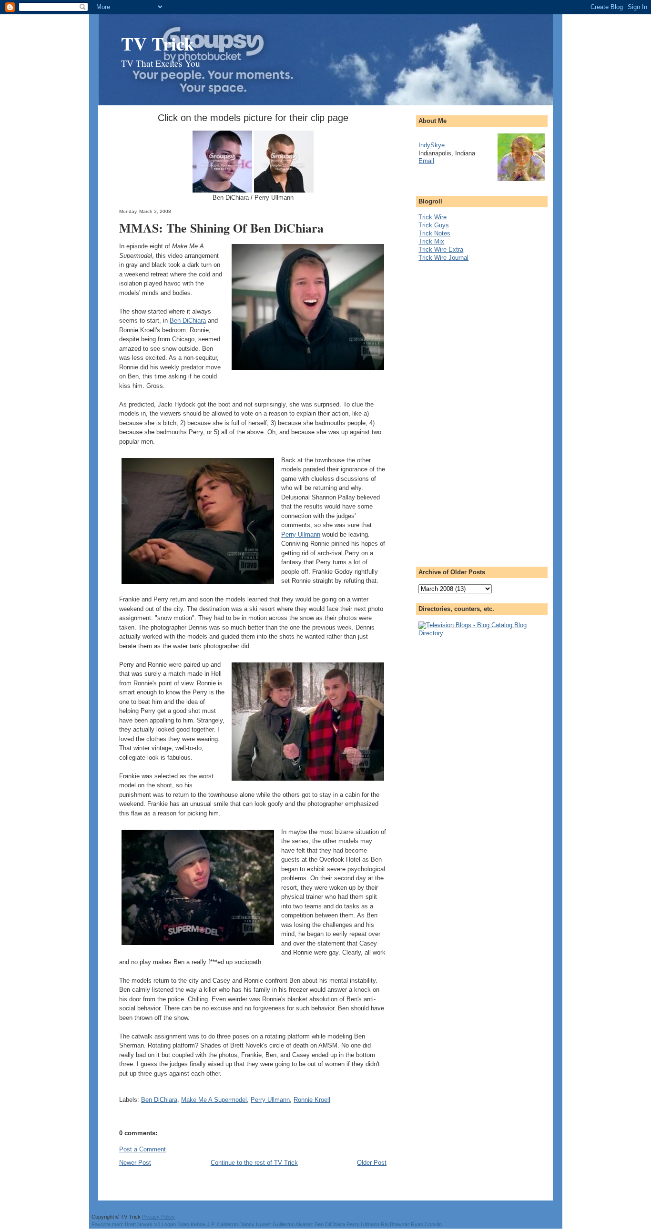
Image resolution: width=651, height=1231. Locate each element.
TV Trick (157, 43)
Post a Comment (142, 1149)
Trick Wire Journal (443, 257)
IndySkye (431, 145)
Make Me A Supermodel (214, 1099)
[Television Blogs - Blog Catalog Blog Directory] (481, 633)
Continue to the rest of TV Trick (254, 1162)
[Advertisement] (456, 411)
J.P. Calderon (222, 1224)
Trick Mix (431, 241)
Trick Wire (432, 217)
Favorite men (107, 1224)
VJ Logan (165, 1224)
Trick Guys (433, 225)
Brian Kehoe (191, 1224)
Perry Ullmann (300, 534)
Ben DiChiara (188, 320)
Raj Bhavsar (395, 1224)
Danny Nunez (255, 1224)
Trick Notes (434, 233)
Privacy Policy (158, 1217)
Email (426, 160)
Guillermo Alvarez (293, 1224)
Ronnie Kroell (312, 1099)
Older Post (372, 1162)
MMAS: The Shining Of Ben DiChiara (221, 228)
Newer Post (135, 1162)
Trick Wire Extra (440, 249)
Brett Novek (139, 1224)
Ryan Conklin (426, 1224)
